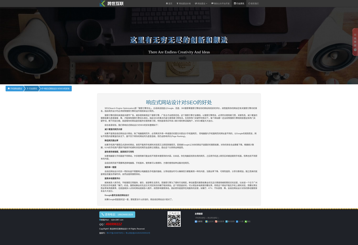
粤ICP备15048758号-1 (115, 233)
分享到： (200, 222)
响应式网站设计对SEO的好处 (56, 88)
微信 (248, 222)
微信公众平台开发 (221, 3)
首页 (170, 3)
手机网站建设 (16, 88)
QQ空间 (211, 222)
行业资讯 (240, 3)
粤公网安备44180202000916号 (138, 233)
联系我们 (254, 3)
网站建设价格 (184, 3)
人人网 (240, 222)
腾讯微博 (231, 222)
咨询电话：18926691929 (118, 214)
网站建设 (201, 3)
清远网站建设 (212, 218)
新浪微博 (220, 222)
